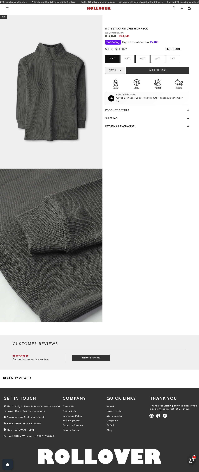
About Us (68, 407)
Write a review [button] (91, 358)
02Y (112, 59)
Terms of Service (73, 426)
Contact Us (69, 411)
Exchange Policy (72, 416)
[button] (7, 8)
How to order (114, 411)
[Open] (7, 464)
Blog (109, 430)
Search (110, 407)
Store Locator (114, 416)
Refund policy (71, 421)
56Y (160, 60)
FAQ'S (110, 426)
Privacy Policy (71, 430)
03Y (130, 60)
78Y (175, 60)
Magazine (112, 421)
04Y (145, 60)
